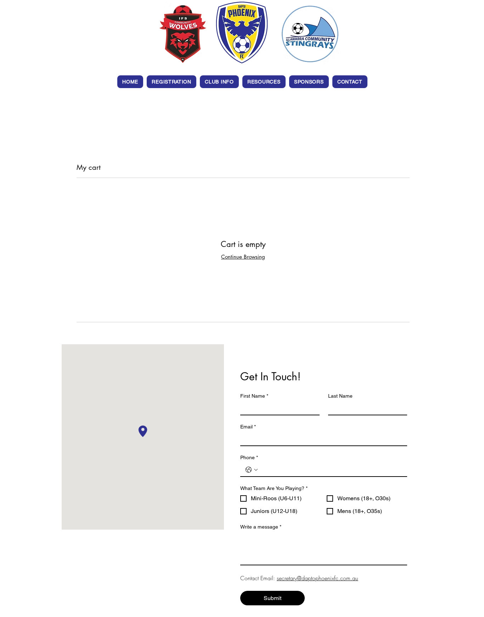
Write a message (260, 527)
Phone (249, 457)
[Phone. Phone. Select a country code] (251, 470)
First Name (254, 396)
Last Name (340, 396)
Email (248, 426)
